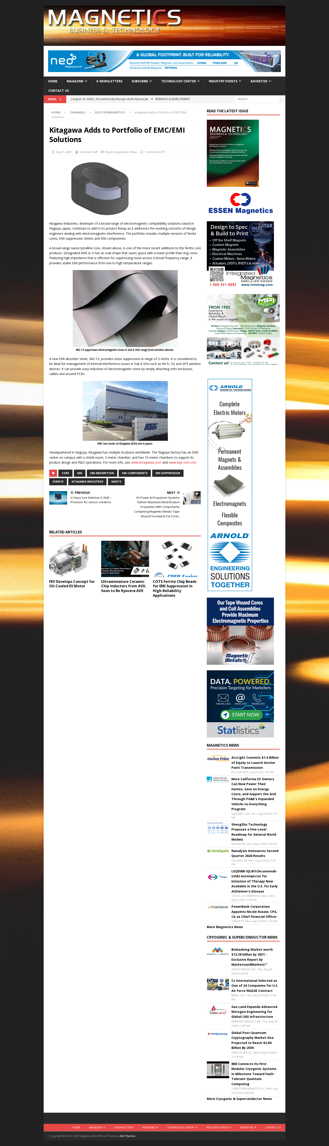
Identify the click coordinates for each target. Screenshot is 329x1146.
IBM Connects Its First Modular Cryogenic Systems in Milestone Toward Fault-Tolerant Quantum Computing (253, 1074)
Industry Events (223, 81)
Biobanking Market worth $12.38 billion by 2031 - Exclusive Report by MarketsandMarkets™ (252, 957)
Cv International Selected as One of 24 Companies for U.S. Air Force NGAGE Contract (254, 985)
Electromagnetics (116, 152)
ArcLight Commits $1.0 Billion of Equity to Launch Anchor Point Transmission (255, 762)
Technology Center (178, 81)
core (65, 473)
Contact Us (58, 90)
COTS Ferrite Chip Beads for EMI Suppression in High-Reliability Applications (175, 588)
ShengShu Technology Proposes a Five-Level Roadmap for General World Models (253, 831)
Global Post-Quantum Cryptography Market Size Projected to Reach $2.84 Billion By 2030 (252, 1040)
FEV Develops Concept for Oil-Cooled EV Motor (72, 584)
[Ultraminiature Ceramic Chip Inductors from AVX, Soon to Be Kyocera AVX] (125, 559)
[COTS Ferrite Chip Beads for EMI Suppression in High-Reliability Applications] (177, 559)
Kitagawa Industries (87, 482)
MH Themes (127, 1136)
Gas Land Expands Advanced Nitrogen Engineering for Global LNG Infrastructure (254, 1012)
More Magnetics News (225, 927)
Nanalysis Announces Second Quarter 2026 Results (254, 853)
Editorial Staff (89, 152)
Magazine (75, 81)
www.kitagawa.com (146, 462)
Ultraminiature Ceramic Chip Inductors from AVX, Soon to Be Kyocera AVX (123, 586)
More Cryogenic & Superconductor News (239, 1099)
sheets (116, 482)
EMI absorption (102, 473)
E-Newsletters (109, 81)
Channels (77, 112)
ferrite (58, 482)
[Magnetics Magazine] (164, 43)
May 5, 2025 (64, 152)
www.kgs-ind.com (182, 462)
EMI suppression (168, 473)
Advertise (258, 81)
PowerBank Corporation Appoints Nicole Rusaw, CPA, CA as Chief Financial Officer (254, 911)
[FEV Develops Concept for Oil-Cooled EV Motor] (73, 559)
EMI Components (134, 473)
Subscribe (140, 81)
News (133, 152)
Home (53, 81)
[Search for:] (257, 99)
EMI (79, 473)
